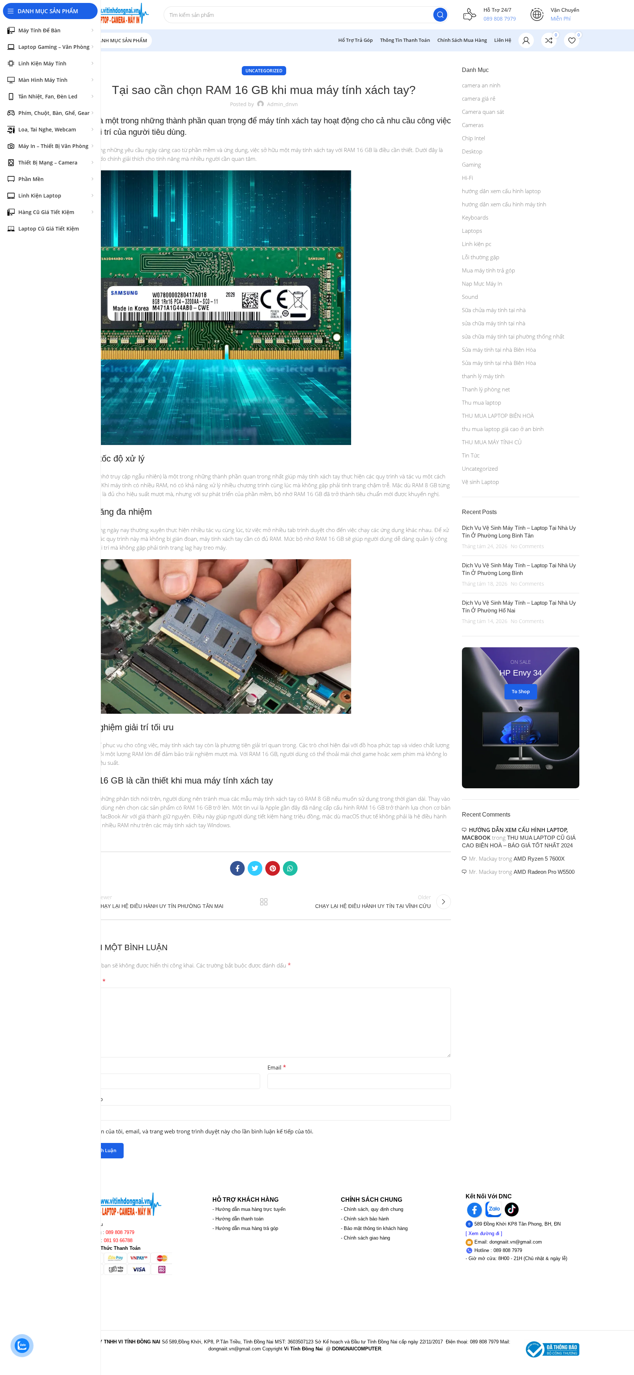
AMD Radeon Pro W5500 (544, 872)
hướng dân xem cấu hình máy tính (504, 204)
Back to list (264, 901)
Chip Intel (473, 138)
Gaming (471, 164)
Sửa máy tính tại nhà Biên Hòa (499, 349)
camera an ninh (481, 85)
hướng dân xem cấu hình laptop (501, 191)
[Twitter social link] (255, 868)
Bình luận (91, 981)
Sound (470, 296)
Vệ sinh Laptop (480, 481)
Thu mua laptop (481, 402)
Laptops (472, 230)
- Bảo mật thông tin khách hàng (374, 1228)
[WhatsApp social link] (290, 868)
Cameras (473, 125)
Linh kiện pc (476, 243)
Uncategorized (264, 71)
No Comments (527, 546)
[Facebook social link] (237, 868)
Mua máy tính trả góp (488, 270)
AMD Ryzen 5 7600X (539, 858)
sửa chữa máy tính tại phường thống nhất (513, 336)
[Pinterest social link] (272, 868)
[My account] (526, 40)
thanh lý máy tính (483, 376)
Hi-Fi (467, 177)
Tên (83, 1067)
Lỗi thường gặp (480, 257)
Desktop (472, 151)
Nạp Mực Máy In (482, 283)
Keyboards (475, 217)
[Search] (440, 15)
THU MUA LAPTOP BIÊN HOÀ (498, 415)
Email (276, 1067)
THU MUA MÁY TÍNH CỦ (492, 442)
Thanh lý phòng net (486, 389)
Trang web (90, 1099)
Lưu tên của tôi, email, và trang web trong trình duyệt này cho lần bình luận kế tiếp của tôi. (199, 1131)
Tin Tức (471, 455)
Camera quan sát (483, 111)
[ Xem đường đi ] (484, 1233)
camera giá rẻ (478, 98)
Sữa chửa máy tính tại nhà (494, 310)
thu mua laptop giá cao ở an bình (503, 429)
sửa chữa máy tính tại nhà (493, 323)
